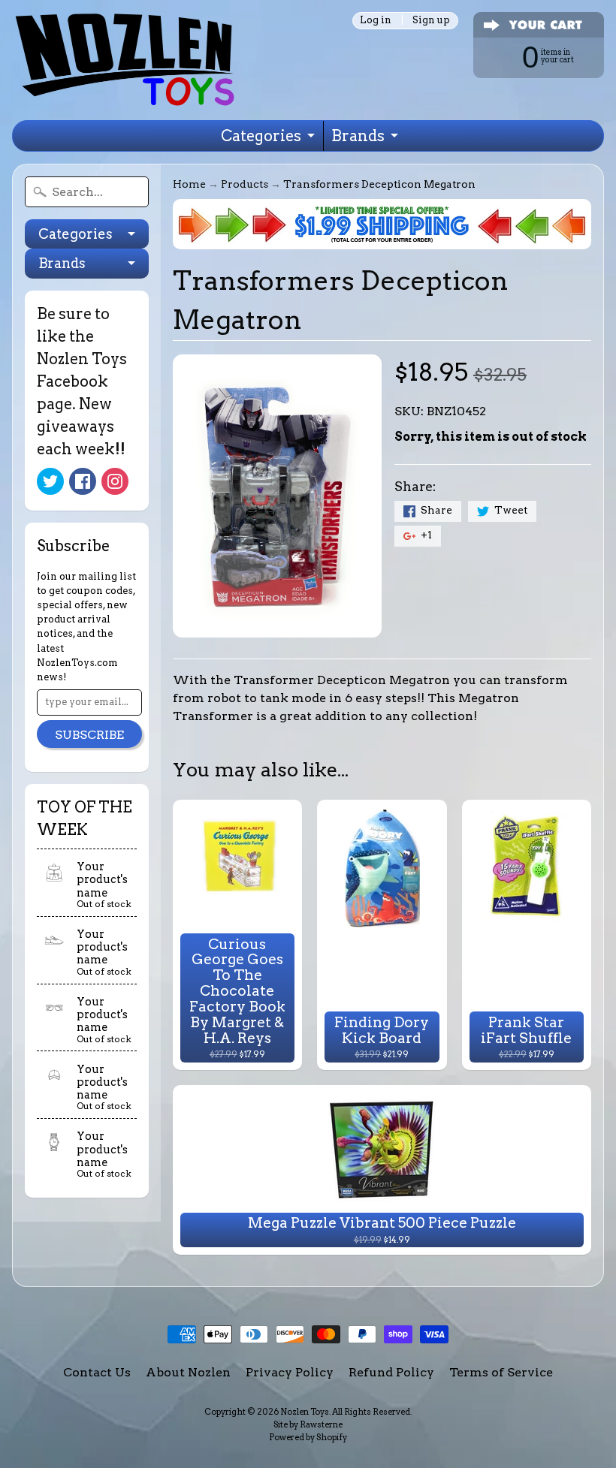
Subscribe (89, 735)
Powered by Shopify (308, 1437)
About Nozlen (188, 1372)
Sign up (431, 21)
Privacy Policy (290, 1372)
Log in (375, 21)
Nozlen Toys (304, 1411)
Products (244, 184)
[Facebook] (82, 481)
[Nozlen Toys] (124, 60)
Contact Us (97, 1372)
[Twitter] (50, 481)
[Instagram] (114, 481)
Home (189, 184)
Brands (358, 136)
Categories (261, 136)
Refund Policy (391, 1372)
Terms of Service (501, 1372)
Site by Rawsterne (308, 1424)
